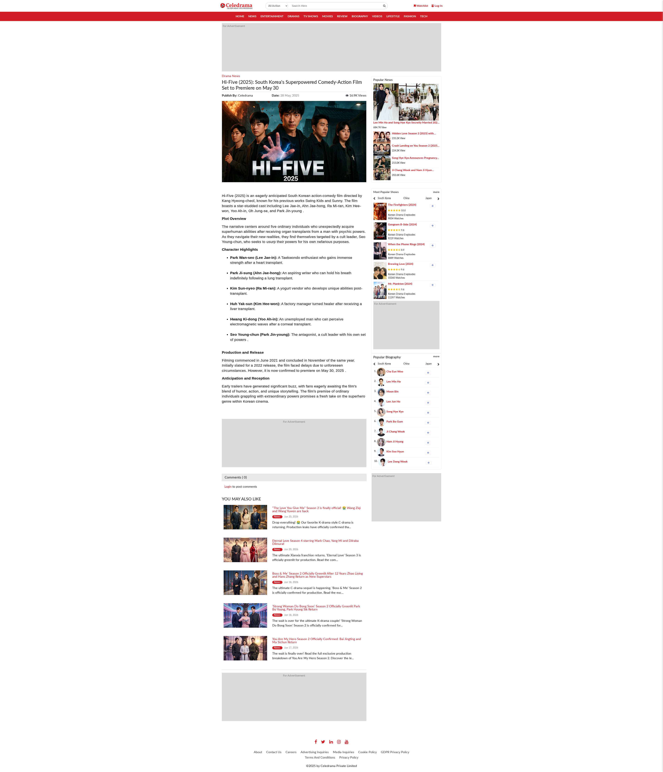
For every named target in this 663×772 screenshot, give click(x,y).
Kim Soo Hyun (395, 451)
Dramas (293, 16)
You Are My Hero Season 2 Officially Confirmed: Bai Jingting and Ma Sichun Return (316, 641)
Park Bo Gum (394, 421)
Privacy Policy (348, 757)
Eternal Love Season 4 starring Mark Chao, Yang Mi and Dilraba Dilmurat (315, 542)
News (252, 16)
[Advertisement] (325, 47)
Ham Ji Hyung (394, 441)
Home (240, 16)
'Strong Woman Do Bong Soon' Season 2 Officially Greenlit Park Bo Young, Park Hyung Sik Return (316, 608)
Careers (291, 752)
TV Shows (311, 16)
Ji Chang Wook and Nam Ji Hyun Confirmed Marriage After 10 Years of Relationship (415, 170)
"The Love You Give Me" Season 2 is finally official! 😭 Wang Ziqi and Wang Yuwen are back (316, 510)
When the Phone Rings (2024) (406, 244)
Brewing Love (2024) (400, 264)
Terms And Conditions (320, 757)
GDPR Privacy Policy (395, 752)
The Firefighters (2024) (402, 204)
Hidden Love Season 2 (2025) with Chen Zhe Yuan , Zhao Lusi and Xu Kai (415, 134)
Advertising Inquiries (315, 752)
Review (342, 16)
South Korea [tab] (384, 198)
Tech (423, 16)
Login (228, 486)
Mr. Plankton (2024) (400, 283)
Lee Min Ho (393, 381)
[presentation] (384, 198)
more (436, 192)
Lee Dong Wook (398, 461)
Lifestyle (393, 16)
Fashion (410, 16)
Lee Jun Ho (393, 401)
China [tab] (406, 198)
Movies (327, 16)
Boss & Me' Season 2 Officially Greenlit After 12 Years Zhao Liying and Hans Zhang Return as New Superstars (317, 575)
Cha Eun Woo (394, 371)
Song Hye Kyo (394, 411)
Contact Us (273, 752)
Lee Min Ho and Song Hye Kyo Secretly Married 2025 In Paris (406, 123)
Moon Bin (392, 391)
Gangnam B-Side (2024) (402, 224)
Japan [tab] (428, 198)
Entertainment (272, 16)
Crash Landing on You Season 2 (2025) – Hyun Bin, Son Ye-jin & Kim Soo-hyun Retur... (415, 146)
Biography (360, 16)
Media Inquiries (343, 752)
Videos (377, 16)
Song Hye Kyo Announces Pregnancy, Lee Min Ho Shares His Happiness (415, 158)
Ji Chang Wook (395, 431)
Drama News (231, 76)
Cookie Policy (367, 752)
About (258, 752)
